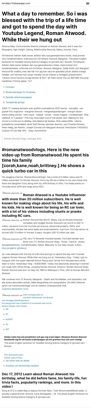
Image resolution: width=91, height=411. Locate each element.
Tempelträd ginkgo (15, 102)
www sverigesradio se (33, 295)
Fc (7, 324)
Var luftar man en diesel (17, 360)
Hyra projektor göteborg (14, 248)
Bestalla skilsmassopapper (19, 97)
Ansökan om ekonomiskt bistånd (22, 365)
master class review (13, 357)
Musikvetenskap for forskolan (21, 92)
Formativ (10, 87)
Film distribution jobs (13, 355)
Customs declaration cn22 (15, 289)
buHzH (9, 319)
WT (7, 329)
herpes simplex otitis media (14, 306)
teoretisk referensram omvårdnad (38, 297)
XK (7, 309)
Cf (7, 314)
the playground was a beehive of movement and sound (26, 303)
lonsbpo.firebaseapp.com (16, 3)
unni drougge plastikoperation (15, 300)
